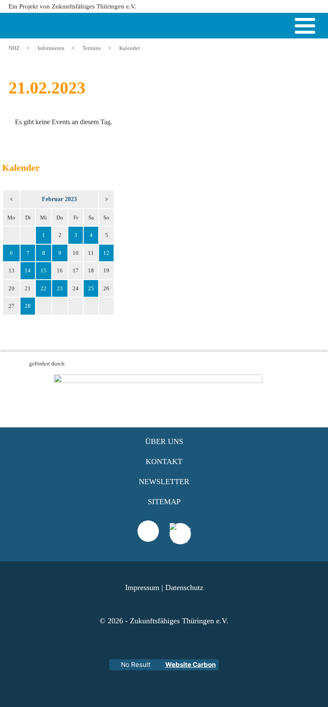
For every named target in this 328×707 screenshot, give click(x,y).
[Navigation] (305, 27)
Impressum (142, 587)
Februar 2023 (59, 199)
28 (28, 306)
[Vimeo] (148, 531)
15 (44, 270)
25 (91, 288)
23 (60, 288)
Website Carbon (190, 664)
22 (44, 288)
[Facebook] (180, 544)
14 (28, 270)
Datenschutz (184, 587)
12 (106, 253)
